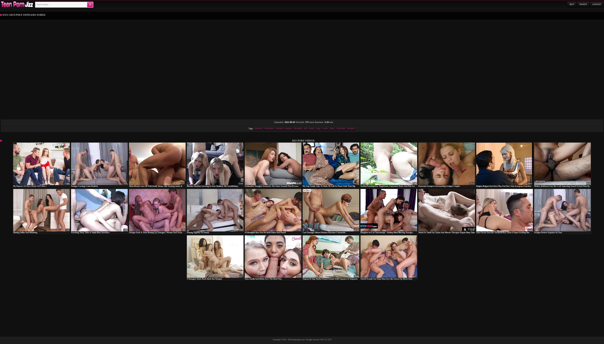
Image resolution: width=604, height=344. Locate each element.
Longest (596, 4)
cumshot (279, 128)
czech (325, 128)
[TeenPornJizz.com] (16, 4)
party (332, 128)
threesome (269, 128)
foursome (341, 128)
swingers (351, 128)
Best (572, 4)
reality (311, 128)
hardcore (258, 128)
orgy (318, 128)
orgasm (288, 128)
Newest (583, 4)
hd (305, 128)
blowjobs (298, 128)
